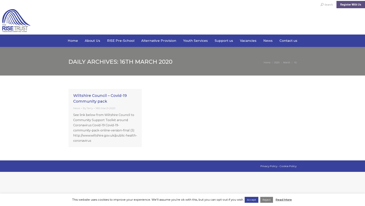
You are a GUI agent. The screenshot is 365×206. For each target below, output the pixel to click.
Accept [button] (251, 199)
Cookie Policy (288, 166)
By (88, 108)
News (76, 108)
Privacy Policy (268, 166)
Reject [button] (267, 199)
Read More (284, 199)
